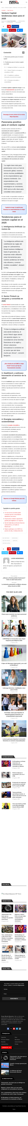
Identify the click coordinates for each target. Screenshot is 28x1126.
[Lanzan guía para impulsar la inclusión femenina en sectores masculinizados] (14, 728)
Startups (15, 540)
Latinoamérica (4, 1044)
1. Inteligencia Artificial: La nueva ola (15, 67)
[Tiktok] (20, 1029)
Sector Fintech (6, 540)
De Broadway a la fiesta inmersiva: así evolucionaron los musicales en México (18, 764)
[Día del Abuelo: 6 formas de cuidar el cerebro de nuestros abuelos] (7, 949)
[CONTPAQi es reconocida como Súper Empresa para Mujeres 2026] (14, 628)
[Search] (26, 2)
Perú (16, 1037)
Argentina (3, 1037)
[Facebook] (8, 1029)
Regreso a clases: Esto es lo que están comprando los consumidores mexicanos (20, 918)
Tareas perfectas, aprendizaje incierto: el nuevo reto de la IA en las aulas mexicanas (19, 795)
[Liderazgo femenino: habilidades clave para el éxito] (14, 677)
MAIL (10, 1047)
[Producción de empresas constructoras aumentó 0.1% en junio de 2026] (6, 785)
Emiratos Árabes (5, 1039)
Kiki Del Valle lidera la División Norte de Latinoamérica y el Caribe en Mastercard (14, 524)
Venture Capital (6, 543)
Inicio (3, 7)
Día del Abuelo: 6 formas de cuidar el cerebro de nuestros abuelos (7, 958)
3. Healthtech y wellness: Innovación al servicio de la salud (12, 76)
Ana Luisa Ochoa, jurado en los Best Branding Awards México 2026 (19, 805)
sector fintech (6, 304)
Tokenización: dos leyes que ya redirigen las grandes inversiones (7, 917)
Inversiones (15, 538)
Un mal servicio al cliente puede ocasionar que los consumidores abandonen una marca (13, 514)
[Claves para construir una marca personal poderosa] (14, 603)
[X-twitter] (11, 1029)
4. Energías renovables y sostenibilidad (11, 81)
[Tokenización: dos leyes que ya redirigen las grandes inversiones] (7, 908)
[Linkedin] (17, 1029)
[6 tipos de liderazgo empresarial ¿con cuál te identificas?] (14, 653)
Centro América (18, 1041)
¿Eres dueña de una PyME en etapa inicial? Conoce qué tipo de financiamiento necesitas (14, 365)
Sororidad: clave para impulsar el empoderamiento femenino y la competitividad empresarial (14, 714)
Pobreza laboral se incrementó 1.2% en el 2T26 (18, 774)
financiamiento (10, 89)
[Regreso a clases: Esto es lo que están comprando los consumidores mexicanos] (20, 908)
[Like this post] (9, 26)
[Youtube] (14, 1029)
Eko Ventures (6, 538)
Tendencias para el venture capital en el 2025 (13, 63)
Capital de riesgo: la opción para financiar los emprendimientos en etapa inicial (14, 209)
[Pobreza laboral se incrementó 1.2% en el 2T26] (6, 775)
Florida (16, 1044)
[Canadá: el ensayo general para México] (5, 1065)
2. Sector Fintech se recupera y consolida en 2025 (13, 71)
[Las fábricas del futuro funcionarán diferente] (5, 1072)
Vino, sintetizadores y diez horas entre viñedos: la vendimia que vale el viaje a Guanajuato (7, 938)
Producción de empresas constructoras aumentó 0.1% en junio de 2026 (19, 784)
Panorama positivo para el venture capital (13, 57)
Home (14, 1109)
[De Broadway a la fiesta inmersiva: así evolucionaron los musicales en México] (6, 764)
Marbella (3, 1041)
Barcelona (17, 1039)
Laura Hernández (11, 21)
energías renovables (13, 425)
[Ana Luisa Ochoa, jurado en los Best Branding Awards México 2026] (6, 806)
